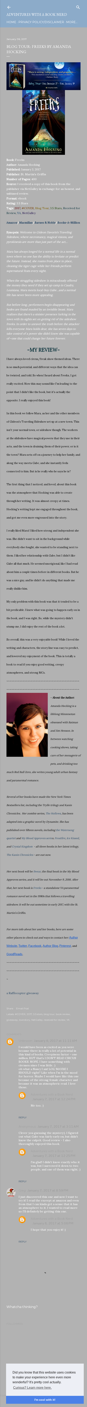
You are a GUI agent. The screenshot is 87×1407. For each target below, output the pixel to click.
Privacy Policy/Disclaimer (41, 22)
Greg (22, 1190)
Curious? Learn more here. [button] (32, 1387)
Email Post (22, 1008)
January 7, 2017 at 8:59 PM (47, 1190)
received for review (54, 1019)
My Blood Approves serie (36, 838)
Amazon (11, 222)
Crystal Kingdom (22, 846)
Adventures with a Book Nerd (36, 14)
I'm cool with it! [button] (44, 1399)
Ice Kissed (73, 838)
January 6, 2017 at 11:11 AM (55, 1040)
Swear (37, 871)
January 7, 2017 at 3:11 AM (58, 1126)
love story (24, 1019)
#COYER (20, 1014)
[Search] (78, 6)
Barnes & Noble (45, 222)
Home (11, 22)
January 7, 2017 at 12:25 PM (53, 1155)
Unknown (25, 1041)
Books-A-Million (68, 222)
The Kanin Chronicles (19, 855)
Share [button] (9, 1008)
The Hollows (53, 813)
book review (63, 1014)
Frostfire (60, 838)
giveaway (12, 1019)
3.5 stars (37, 1014)
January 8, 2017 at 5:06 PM (52, 1223)
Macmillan (26, 222)
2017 (29, 1014)
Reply (23, 1117)
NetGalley (37, 1019)
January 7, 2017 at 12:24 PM (53, 1099)
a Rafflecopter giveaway (22, 993)
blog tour (49, 1014)
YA (68, 1019)
